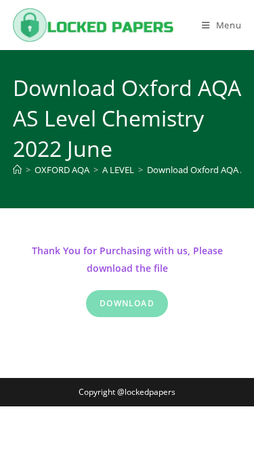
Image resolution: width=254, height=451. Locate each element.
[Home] (17, 170)
